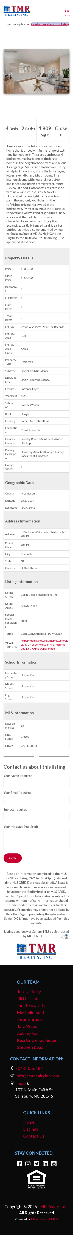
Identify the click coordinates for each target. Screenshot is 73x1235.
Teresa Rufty (29, 991)
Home (29, 1122)
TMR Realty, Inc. (52, 1206)
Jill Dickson (27, 998)
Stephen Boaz (30, 1047)
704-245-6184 (29, 1068)
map (22, 1083)
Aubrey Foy (27, 1033)
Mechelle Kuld (30, 1012)
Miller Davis (39, 1219)
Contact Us (33, 1135)
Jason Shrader (30, 1019)
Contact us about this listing (50, 24)
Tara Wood (27, 1026)
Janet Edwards (31, 1005)
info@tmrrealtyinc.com (37, 1075)
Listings (30, 1129)
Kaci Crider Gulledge (36, 1040)
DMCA (53, 1219)
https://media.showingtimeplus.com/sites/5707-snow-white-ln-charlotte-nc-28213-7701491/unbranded (44, 644)
